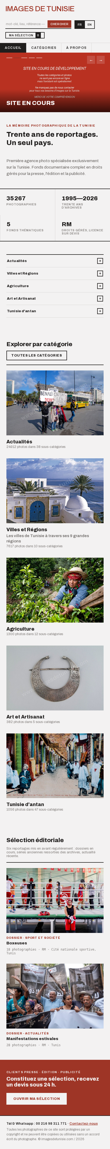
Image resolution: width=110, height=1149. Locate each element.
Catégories (43, 48)
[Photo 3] (24, 57)
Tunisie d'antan (21, 311)
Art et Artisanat (21, 298)
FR (80, 24)
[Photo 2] (17, 57)
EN (90, 24)
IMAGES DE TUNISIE (39, 8)
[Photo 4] (32, 57)
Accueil (13, 48)
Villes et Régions (22, 273)
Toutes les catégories (36, 355)
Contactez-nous (83, 1123)
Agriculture (18, 286)
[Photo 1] (9, 57)
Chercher (59, 24)
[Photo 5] (39, 57)
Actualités (17, 261)
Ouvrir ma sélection (36, 1099)
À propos (76, 48)
